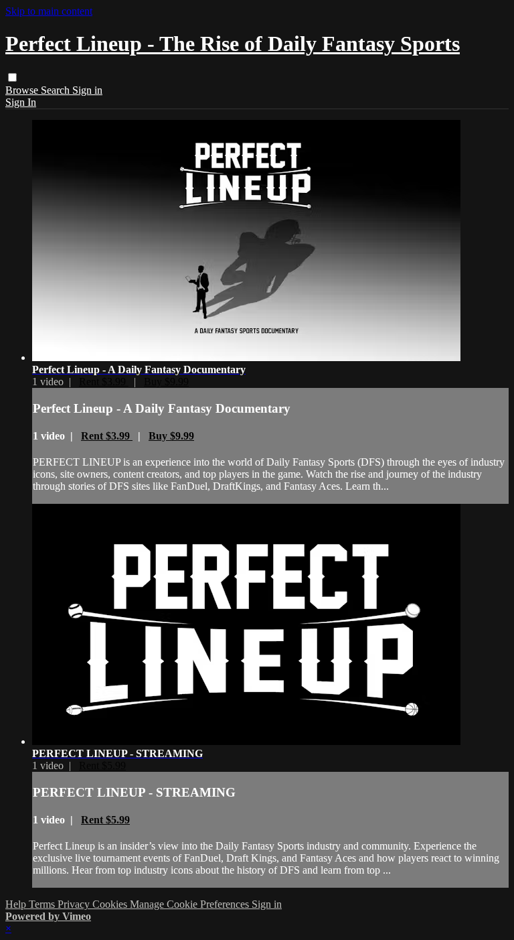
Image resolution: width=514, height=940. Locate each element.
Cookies (111, 904)
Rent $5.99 (102, 765)
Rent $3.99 (103, 381)
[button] (12, 77)
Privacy (75, 904)
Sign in (87, 90)
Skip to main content (48, 11)
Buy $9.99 (166, 381)
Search (56, 90)
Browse (23, 90)
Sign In (20, 102)
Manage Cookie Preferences (191, 904)
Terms (43, 904)
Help (17, 904)
